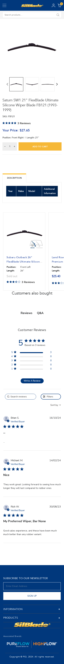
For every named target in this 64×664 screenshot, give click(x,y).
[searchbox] (20, 397)
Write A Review (32, 380)
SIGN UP (32, 595)
